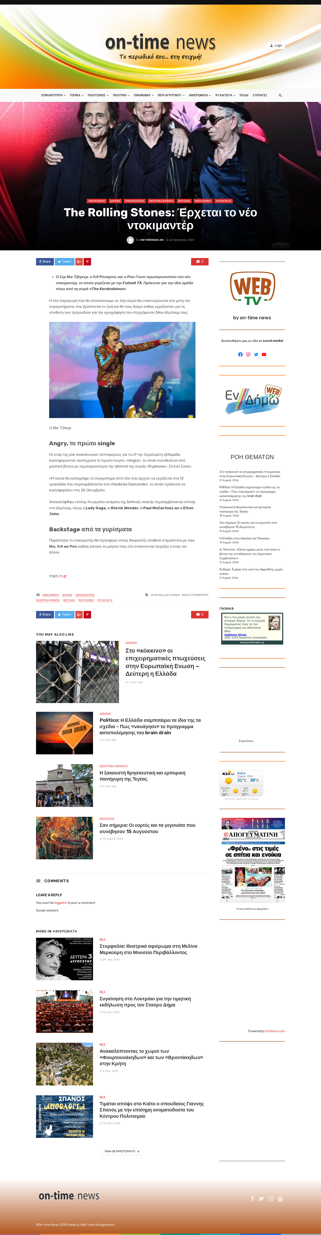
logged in (60, 903)
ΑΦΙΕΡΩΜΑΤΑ (198, 95)
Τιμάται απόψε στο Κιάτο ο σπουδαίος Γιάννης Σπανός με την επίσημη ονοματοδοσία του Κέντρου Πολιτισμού (152, 1110)
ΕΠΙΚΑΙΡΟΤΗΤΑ (51, 95)
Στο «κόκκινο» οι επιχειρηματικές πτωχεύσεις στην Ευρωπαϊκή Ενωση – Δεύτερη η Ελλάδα (165, 662)
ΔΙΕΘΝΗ (115, 201)
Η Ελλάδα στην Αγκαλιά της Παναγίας (244, 538)
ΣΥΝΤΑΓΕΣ (260, 95)
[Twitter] (256, 354)
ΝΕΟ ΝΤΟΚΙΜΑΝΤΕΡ (196, 595)
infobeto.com (275, 1031)
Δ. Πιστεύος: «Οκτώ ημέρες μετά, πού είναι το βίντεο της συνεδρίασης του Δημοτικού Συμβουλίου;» (249, 554)
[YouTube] (264, 354)
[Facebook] (240, 354)
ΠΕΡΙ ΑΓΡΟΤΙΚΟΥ (169, 95)
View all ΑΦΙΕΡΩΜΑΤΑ (120, 1151)
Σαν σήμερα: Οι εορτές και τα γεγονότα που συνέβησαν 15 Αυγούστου (147, 828)
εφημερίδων (262, 909)
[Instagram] (248, 354)
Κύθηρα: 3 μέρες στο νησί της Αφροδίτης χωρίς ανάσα (251, 572)
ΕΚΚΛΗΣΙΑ (107, 819)
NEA (102, 940)
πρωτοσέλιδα (246, 909)
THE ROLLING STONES (166, 595)
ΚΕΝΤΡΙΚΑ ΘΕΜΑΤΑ (161, 201)
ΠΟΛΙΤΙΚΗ (119, 95)
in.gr (63, 576)
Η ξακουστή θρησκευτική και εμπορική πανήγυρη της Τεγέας (142, 776)
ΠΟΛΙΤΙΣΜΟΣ (96, 95)
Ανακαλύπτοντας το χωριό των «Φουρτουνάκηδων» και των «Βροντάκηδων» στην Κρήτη (151, 1057)
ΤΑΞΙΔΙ (243, 95)
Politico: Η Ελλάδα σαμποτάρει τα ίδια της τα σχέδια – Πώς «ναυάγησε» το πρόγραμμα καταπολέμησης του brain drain (150, 726)
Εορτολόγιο (246, 741)
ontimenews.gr (152, 239)
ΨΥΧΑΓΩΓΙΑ (223, 95)
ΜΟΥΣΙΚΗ (184, 201)
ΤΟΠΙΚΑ (75, 95)
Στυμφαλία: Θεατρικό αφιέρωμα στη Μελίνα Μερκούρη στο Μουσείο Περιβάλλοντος (148, 949)
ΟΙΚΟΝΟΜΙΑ (142, 95)
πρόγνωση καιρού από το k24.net (241, 799)
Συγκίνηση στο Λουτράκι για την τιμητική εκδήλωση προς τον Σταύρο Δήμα (145, 1002)
